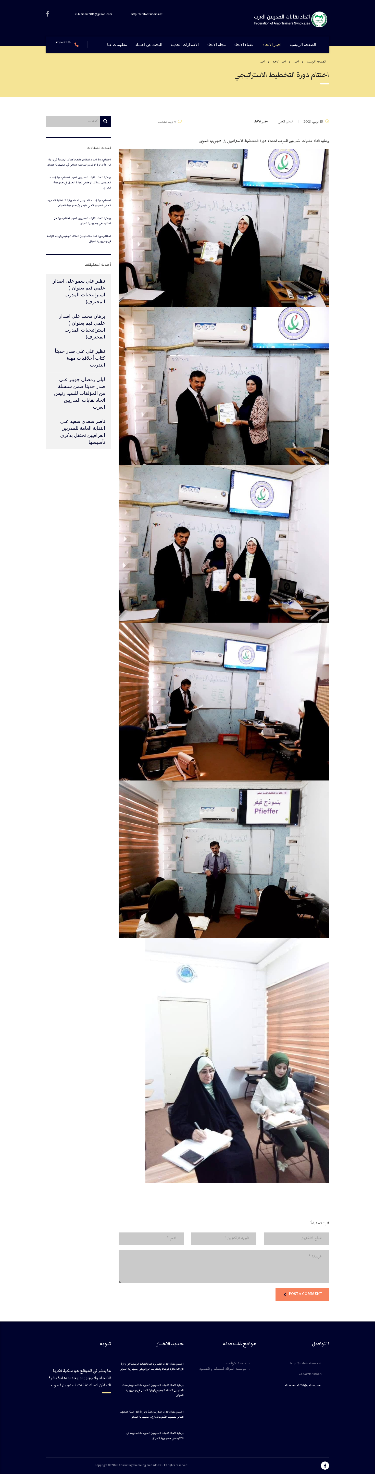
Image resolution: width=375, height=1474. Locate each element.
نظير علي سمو (90, 281)
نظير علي (95, 351)
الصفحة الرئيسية (303, 45)
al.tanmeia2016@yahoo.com (302, 1386)
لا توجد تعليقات (167, 122)
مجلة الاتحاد (216, 45)
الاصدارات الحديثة (184, 45)
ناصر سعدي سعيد (87, 421)
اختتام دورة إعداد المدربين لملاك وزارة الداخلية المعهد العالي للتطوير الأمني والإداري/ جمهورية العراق (79, 203)
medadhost (154, 1466)
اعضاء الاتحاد (244, 45)
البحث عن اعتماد (148, 45)
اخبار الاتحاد (272, 45)
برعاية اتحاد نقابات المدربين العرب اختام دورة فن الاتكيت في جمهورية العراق (82, 220)
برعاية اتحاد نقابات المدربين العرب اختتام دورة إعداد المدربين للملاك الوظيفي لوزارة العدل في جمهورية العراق (80, 182)
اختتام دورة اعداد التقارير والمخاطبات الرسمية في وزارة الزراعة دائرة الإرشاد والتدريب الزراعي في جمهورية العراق (79, 162)
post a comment (305, 1294)
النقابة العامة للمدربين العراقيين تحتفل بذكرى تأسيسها (82, 435)
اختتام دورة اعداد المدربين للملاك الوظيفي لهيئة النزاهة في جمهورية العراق (79, 238)
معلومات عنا (117, 45)
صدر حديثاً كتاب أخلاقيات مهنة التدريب (80, 358)
